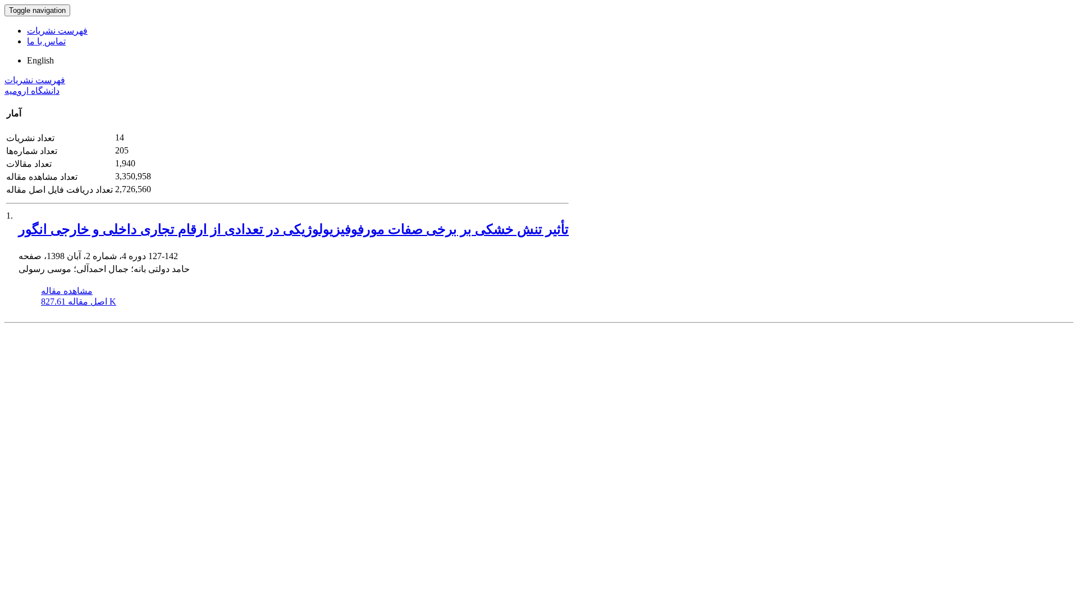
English (40, 60)
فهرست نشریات (57, 30)
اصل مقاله (78, 301)
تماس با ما (46, 41)
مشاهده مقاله (67, 291)
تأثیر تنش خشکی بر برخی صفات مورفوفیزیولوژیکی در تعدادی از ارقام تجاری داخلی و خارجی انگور (294, 229)
